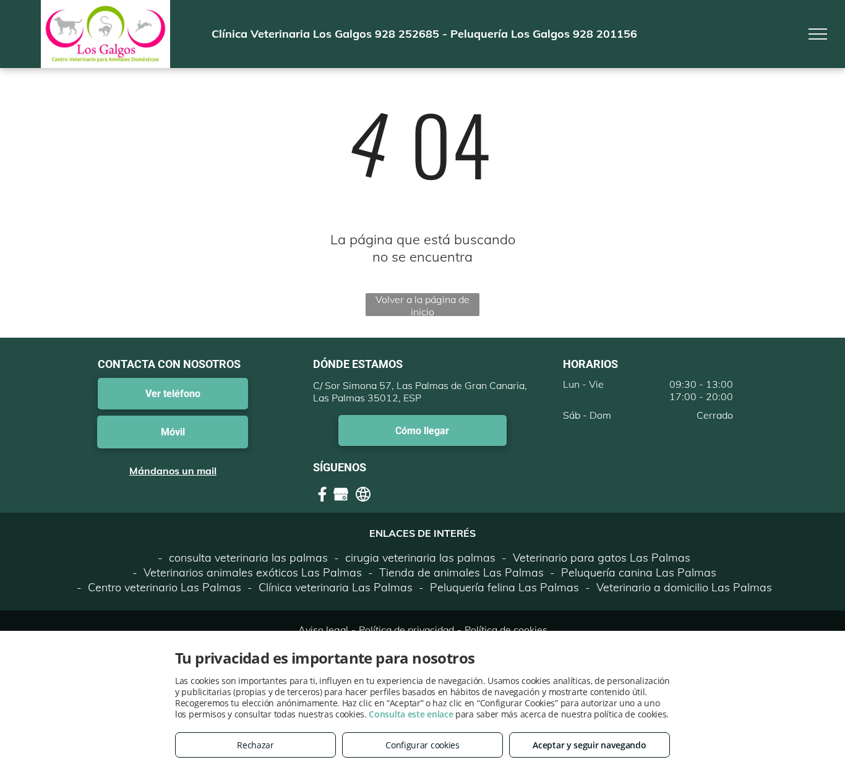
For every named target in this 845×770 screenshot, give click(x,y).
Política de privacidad (406, 629)
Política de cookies (506, 629)
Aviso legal (323, 629)
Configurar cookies (422, 745)
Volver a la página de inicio (422, 304)
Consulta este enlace (411, 714)
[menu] (818, 34)
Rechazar (255, 745)
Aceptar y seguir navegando (589, 745)
